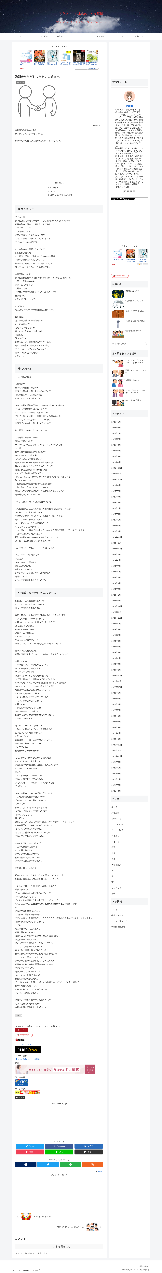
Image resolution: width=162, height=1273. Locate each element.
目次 (56, 182)
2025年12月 (116, 468)
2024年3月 (116, 589)
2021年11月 (116, 750)
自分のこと (116, 888)
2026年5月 (116, 439)
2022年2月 (116, 733)
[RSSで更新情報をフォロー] (92, 1164)
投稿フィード (117, 915)
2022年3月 (116, 727)
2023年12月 (116, 606)
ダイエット (116, 836)
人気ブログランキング (24, 1044)
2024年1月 (116, 601)
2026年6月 (116, 433)
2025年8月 (116, 491)
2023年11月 (116, 612)
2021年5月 (116, 785)
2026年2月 (116, 456)
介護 (113, 847)
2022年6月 (116, 710)
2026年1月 (116, 462)
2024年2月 (116, 595)
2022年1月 (116, 739)
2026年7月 (116, 427)
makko (129, 106)
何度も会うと (53, 188)
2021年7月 (116, 773)
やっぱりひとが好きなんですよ (60, 195)
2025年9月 (116, 485)
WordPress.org (118, 927)
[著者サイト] (25, 1164)
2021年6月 (116, 779)
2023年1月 (116, 670)
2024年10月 (116, 549)
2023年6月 (116, 641)
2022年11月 (116, 681)
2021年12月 (116, 745)
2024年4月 (116, 583)
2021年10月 (116, 756)
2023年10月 (116, 618)
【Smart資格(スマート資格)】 (28, 1059)
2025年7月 (116, 497)
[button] (146, 343)
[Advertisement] (59, 161)
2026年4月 (116, 445)
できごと (115, 841)
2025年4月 (116, 514)
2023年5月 (116, 647)
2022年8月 (116, 698)
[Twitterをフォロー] (48, 1164)
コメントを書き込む (59, 1246)
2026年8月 (116, 422)
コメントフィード (119, 921)
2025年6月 (116, 502)
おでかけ (115, 813)
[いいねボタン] (18, 1015)
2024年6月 (116, 572)
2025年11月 (116, 474)
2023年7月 (116, 635)
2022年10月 (116, 687)
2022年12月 (116, 675)
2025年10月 (116, 479)
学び (113, 870)
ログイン (115, 909)
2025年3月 (116, 520)
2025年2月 (116, 526)
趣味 (113, 893)
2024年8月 (116, 560)
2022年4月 (116, 722)
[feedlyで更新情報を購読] (70, 1164)
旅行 (113, 882)
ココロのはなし (118, 824)
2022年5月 (116, 716)
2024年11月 (116, 543)
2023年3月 (116, 658)
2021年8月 (116, 768)
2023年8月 (116, 629)
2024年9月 (116, 554)
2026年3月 (116, 451)
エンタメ (115, 807)
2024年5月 (116, 577)
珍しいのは (52, 191)
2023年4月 (116, 652)
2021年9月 (116, 762)
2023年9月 (116, 624)
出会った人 (20, 1097)
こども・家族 (117, 830)
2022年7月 (116, 704)
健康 (113, 859)
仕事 (113, 853)
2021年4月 (116, 791)
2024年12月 (116, 537)
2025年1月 (116, 531)
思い (113, 876)
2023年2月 (116, 664)
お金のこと (116, 818)
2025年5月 (116, 508)
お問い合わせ (143, 1266)
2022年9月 (116, 693)
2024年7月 (116, 566)
